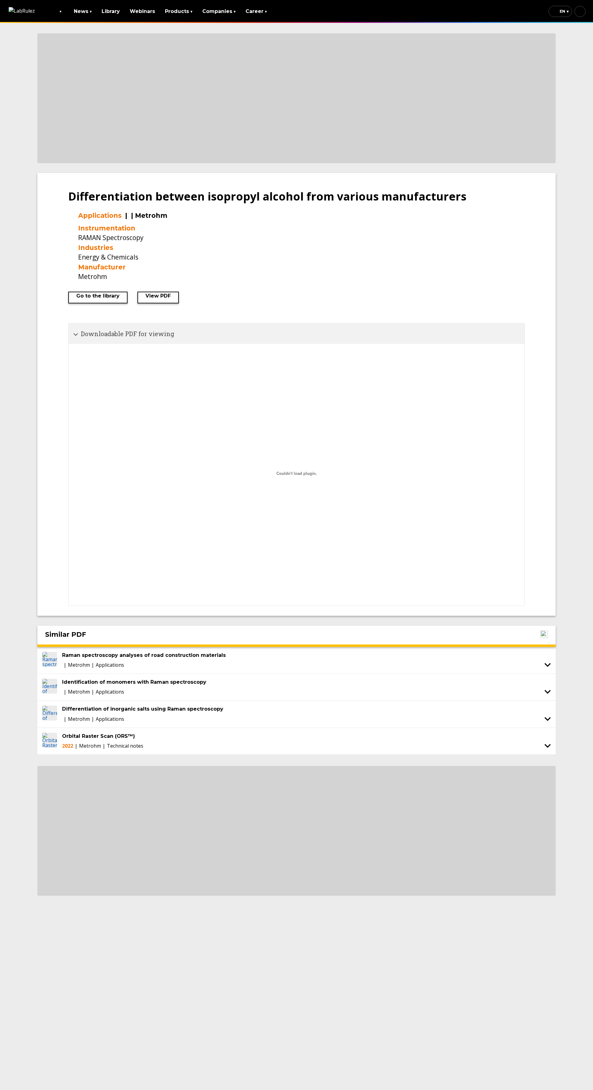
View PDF (158, 296)
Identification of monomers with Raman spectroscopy (134, 682)
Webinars (142, 11)
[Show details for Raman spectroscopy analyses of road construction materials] (548, 665)
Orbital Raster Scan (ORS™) (98, 736)
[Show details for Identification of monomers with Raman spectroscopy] (548, 691)
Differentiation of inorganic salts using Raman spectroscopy (142, 709)
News (83, 11)
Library (111, 11)
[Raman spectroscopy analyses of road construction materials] (49, 660)
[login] (580, 11)
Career (256, 11)
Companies (219, 11)
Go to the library (98, 296)
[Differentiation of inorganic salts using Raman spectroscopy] (49, 714)
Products (178, 11)
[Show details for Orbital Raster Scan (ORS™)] (548, 746)
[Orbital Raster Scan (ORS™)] (49, 741)
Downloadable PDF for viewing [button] (127, 334)
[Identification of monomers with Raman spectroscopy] (49, 687)
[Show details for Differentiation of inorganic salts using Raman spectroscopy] (548, 719)
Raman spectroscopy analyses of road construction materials (144, 655)
